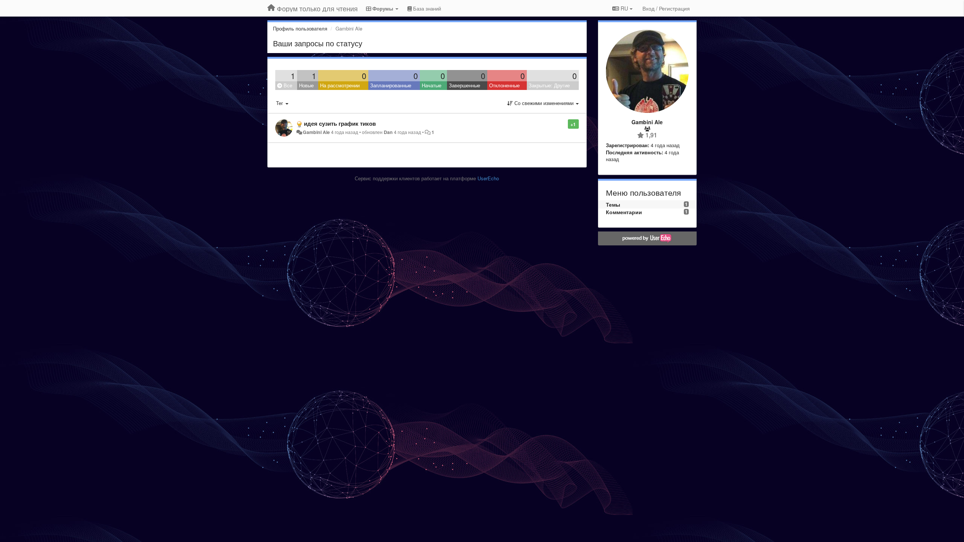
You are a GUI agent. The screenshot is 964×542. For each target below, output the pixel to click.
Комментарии (624, 212)
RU (624, 8)
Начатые (431, 85)
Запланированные (390, 85)
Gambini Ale (316, 132)
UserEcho (488, 178)
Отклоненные (504, 85)
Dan (388, 132)
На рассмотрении (340, 85)
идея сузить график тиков (340, 123)
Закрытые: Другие (549, 85)
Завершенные (464, 85)
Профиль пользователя (300, 28)
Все (287, 85)
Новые (306, 85)
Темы (613, 204)
